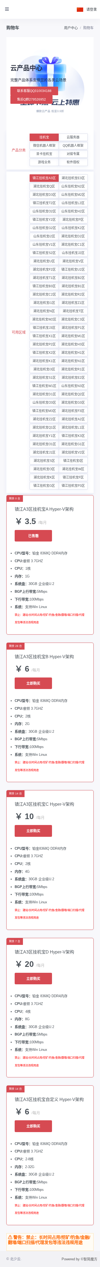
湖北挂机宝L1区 (73, 427)
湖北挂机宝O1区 (44, 444)
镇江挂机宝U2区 (73, 269)
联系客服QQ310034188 (34, 91)
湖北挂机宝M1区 (73, 336)
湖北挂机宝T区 (73, 311)
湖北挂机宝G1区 (73, 444)
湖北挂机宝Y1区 (44, 436)
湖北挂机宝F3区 (73, 411)
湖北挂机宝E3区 (73, 178)
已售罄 (33, 536)
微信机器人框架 (44, 146)
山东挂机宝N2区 (73, 186)
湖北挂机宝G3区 (73, 402)
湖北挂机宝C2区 (44, 294)
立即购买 (33, 683)
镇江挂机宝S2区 (44, 253)
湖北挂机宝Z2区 (44, 419)
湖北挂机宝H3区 (73, 344)
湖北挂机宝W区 (73, 469)
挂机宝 (44, 137)
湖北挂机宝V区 (73, 261)
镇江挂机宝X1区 (44, 336)
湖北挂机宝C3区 (73, 319)
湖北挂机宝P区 (73, 220)
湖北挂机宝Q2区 (73, 394)
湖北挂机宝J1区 (44, 452)
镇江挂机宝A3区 (44, 178)
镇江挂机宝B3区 (44, 286)
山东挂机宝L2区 (73, 203)
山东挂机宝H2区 (73, 211)
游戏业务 (44, 162)
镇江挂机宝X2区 (44, 353)
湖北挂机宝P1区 (73, 328)
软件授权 (73, 162)
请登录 (91, 9)
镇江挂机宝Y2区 (44, 220)
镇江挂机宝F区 (73, 477)
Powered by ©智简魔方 (79, 1259)
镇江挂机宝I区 (73, 461)
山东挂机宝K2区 (73, 228)
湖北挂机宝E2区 (73, 378)
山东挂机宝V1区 (44, 244)
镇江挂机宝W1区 (44, 386)
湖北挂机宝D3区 (44, 195)
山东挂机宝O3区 (44, 402)
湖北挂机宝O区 (44, 469)
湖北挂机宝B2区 (73, 278)
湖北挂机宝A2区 (73, 419)
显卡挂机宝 (44, 154)
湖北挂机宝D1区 (44, 394)
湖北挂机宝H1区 (73, 353)
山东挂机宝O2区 (44, 211)
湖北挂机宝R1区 (73, 369)
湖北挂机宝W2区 (44, 319)
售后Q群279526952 (31, 99)
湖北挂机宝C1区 (73, 244)
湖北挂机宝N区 (44, 311)
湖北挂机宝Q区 (44, 186)
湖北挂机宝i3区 (44, 369)
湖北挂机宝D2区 (73, 236)
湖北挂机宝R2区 (73, 294)
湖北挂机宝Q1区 (44, 427)
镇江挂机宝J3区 (44, 328)
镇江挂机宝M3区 (44, 411)
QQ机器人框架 (73, 146)
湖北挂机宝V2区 (73, 452)
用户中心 (71, 28)
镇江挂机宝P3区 (73, 486)
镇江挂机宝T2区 (44, 203)
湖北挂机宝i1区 (44, 303)
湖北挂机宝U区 (44, 261)
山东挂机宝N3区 (73, 386)
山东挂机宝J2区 (73, 253)
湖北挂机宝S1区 (44, 378)
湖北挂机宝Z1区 (73, 303)
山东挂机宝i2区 (44, 236)
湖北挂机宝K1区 (44, 361)
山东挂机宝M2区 (73, 195)
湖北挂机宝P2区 (44, 344)
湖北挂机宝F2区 (44, 269)
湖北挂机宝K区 (44, 477)
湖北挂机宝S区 (44, 461)
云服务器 (73, 137)
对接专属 (73, 154)
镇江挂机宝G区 (44, 486)
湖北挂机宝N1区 (73, 361)
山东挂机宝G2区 (44, 228)
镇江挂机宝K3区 (73, 436)
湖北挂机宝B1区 (73, 286)
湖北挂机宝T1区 (44, 278)
